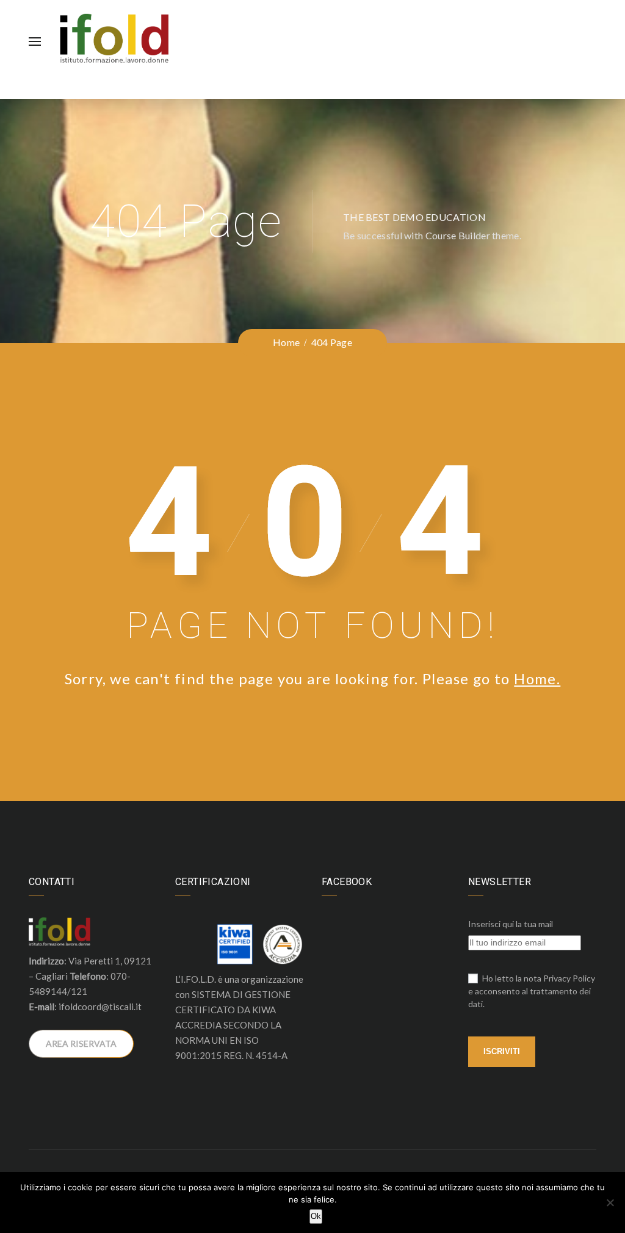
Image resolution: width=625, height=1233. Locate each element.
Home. (537, 678)
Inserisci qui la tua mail (510, 924)
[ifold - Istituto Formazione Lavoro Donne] (114, 39)
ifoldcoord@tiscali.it (100, 1006)
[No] (610, 1202)
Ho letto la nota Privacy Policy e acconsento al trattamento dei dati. (531, 991)
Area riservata (81, 1043)
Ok (316, 1216)
